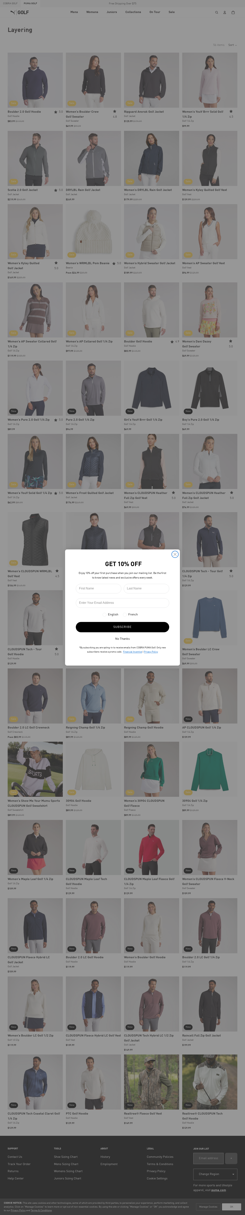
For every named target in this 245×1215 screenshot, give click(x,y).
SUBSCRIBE (122, 627)
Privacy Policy (151, 652)
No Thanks (122, 639)
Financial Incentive (132, 652)
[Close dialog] (175, 554)
